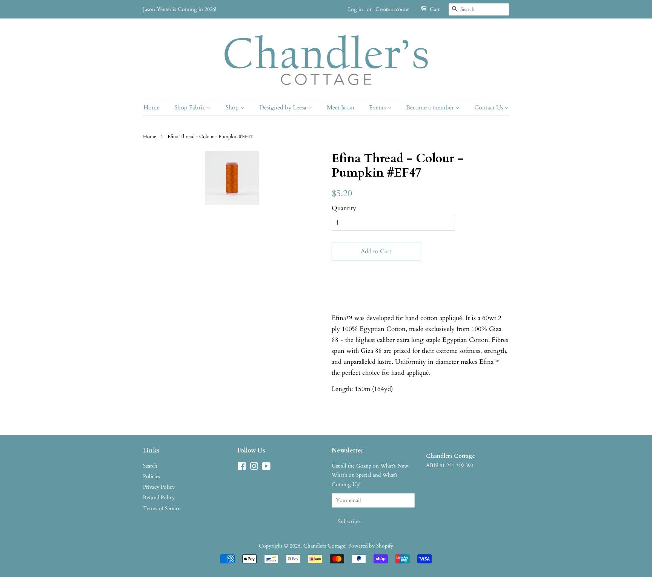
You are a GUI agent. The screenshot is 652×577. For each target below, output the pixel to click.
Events (378, 107)
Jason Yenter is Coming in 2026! (179, 9)
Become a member (430, 107)
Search (150, 465)
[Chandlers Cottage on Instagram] (254, 467)
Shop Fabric (190, 107)
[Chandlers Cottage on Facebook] (241, 467)
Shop (233, 107)
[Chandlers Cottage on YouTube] (266, 467)
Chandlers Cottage (324, 545)
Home (151, 107)
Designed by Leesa (283, 107)
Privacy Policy (159, 487)
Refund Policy (159, 497)
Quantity (344, 208)
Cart (435, 9)
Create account (392, 9)
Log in (355, 9)
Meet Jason (340, 107)
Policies (151, 476)
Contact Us (489, 107)
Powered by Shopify (370, 545)
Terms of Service (161, 508)
